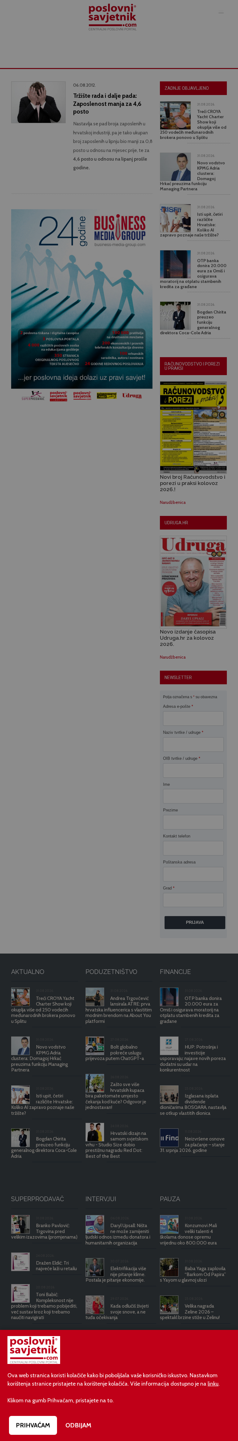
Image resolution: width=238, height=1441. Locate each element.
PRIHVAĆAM (33, 1425)
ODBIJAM (78, 1425)
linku (213, 1383)
